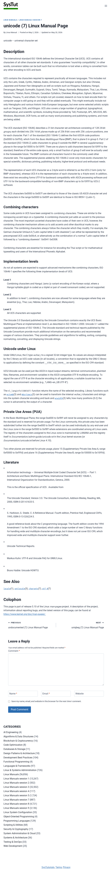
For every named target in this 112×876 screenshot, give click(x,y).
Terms (58, 867)
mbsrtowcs (27, 394)
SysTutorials (48, 867)
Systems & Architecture (15, 837)
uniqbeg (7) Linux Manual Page (87, 625)
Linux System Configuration (18, 812)
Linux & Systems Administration (20, 770)
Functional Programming (16, 761)
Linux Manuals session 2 (16, 782)
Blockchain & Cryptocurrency (18, 740)
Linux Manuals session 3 (16, 787)
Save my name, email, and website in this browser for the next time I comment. (46, 701)
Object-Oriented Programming (19, 816)
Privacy (66, 867)
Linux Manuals (10, 20)
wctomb (10, 394)
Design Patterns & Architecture (19, 753)
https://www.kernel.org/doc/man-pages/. (25, 614)
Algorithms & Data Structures (18, 736)
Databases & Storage (14, 749)
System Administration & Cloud (20, 833)
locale (7, 588)
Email (46, 693)
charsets (33, 588)
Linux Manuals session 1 (16, 778)
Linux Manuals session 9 (16, 808)
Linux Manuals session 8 (16, 803)
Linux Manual (11, 32)
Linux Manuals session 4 (16, 791)
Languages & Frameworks (17, 766)
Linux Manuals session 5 (16, 795)
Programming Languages (17, 820)
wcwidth (59, 398)
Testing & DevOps (13, 841)
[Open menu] (105, 6)
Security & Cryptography (16, 829)
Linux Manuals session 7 (30, 20)
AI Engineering (11, 732)
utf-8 (45, 588)
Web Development (13, 846)
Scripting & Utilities (13, 824)
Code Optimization (13, 744)
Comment (14, 651)
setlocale (19, 588)
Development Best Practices (18, 757)
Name (13, 693)
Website (79, 693)
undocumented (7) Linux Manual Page (28, 625)
